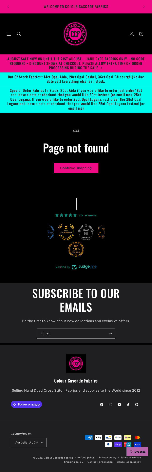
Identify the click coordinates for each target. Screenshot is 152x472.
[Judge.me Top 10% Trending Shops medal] (69, 249)
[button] (9, 34)
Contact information (100, 462)
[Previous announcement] (8, 6)
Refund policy (86, 457)
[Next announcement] (144, 6)
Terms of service (131, 457)
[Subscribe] (110, 333)
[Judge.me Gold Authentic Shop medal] (59, 232)
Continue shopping (76, 168)
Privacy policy (108, 457)
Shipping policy (73, 462)
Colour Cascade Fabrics (58, 457)
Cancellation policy (129, 462)
